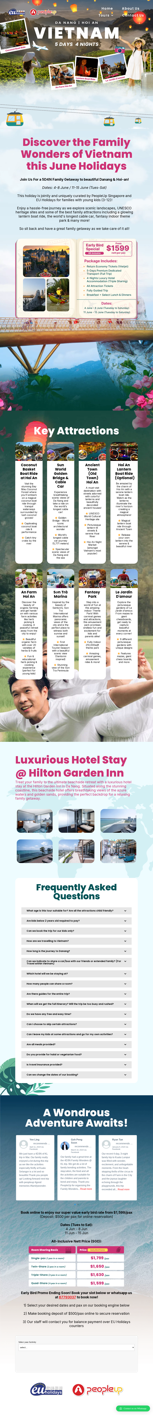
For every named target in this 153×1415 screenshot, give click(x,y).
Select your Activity (27, 1342)
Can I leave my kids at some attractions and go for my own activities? (70, 1034)
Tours (104, 15)
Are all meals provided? (41, 1044)
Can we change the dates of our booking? (52, 1074)
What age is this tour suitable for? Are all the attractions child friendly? (70, 910)
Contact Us (133, 15)
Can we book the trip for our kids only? (50, 931)
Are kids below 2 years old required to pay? (53, 920)
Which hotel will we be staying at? (47, 973)
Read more (86, 1189)
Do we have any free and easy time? (49, 1014)
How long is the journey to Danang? (48, 951)
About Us (131, 8)
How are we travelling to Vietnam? (48, 941)
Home (107, 8)
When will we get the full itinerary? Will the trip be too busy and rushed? (70, 1004)
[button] (76, 910)
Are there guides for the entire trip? (48, 994)
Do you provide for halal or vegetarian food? (54, 1054)
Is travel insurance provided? (44, 1064)
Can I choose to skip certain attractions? (52, 1024)
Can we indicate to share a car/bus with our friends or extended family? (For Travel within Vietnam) (74, 962)
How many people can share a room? (49, 983)
